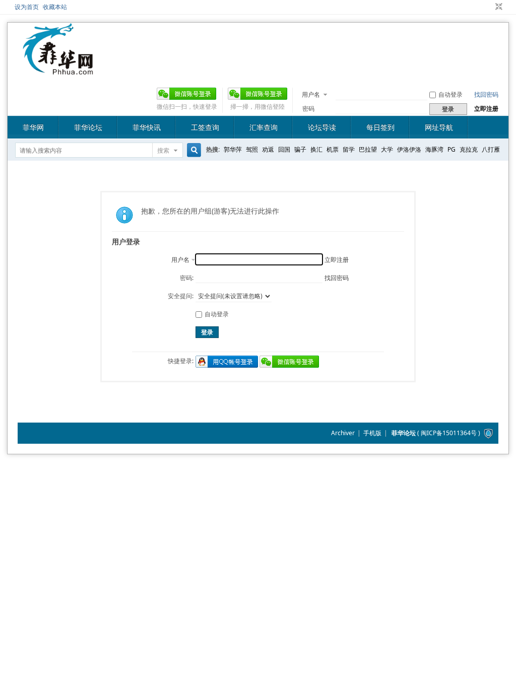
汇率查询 (263, 127)
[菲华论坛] (58, 69)
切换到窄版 (497, 7)
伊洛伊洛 (409, 149)
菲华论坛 (88, 127)
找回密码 (486, 94)
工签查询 (205, 127)
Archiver (343, 433)
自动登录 (450, 94)
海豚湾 (434, 149)
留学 (349, 149)
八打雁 (491, 149)
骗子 (300, 149)
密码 (308, 108)
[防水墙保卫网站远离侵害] (488, 433)
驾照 (252, 149)
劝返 (268, 149)
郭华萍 (233, 149)
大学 (387, 149)
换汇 (316, 149)
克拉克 (469, 149)
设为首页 (27, 7)
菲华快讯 (147, 127)
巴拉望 (368, 149)
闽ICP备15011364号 (449, 433)
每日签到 (380, 127)
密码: (187, 277)
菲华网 (33, 127)
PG (451, 149)
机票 (333, 149)
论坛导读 (322, 127)
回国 (284, 149)
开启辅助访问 (489, 7)
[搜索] (192, 150)
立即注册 (486, 108)
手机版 (372, 433)
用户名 (311, 94)
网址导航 (439, 127)
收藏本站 (55, 7)
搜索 (163, 150)
